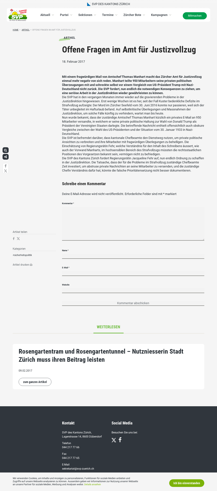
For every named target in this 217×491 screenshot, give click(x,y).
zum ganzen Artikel (35, 382)
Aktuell (45, 15)
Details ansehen (92, 484)
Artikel (25, 30)
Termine (108, 15)
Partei (64, 15)
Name (65, 250)
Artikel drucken (21, 264)
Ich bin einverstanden (186, 483)
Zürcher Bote (132, 15)
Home (15, 30)
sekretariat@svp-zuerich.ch (78, 468)
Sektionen (85, 15)
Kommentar (68, 203)
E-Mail (65, 267)
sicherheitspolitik (23, 255)
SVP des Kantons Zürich (110, 4)
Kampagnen (159, 15)
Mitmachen (195, 15)
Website (65, 285)
